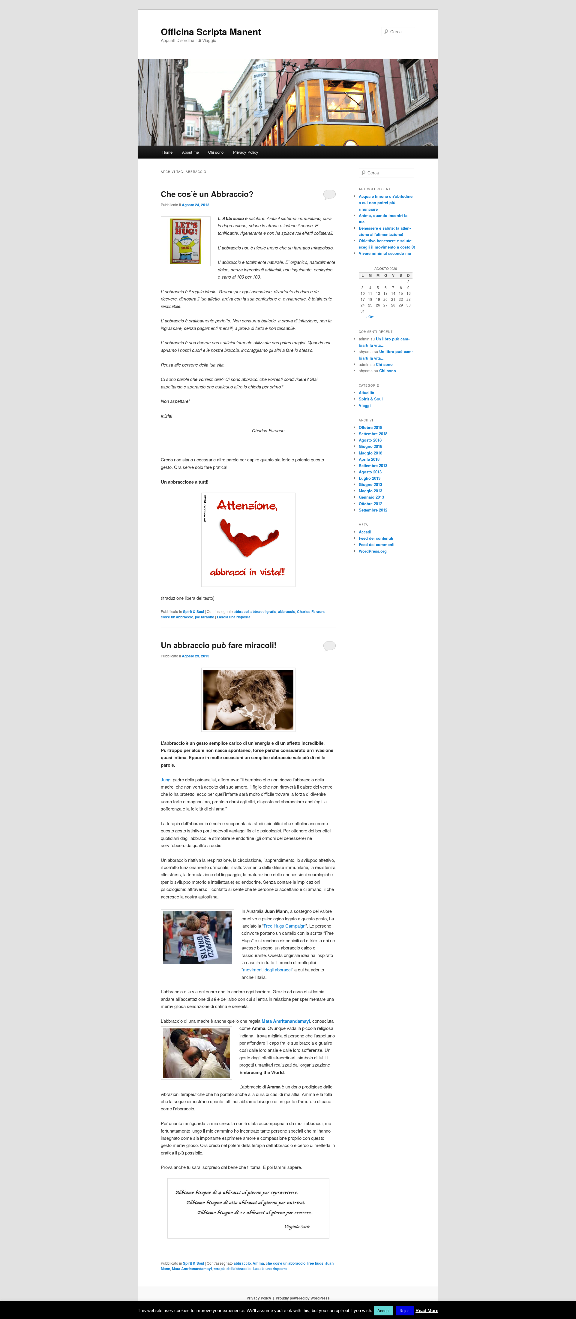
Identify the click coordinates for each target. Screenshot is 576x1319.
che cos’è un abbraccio (285, 1263)
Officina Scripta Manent (211, 31)
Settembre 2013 (373, 465)
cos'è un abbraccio (177, 617)
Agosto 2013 (370, 472)
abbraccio (286, 611)
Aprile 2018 (369, 459)
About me (190, 152)
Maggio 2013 (370, 490)
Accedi (365, 532)
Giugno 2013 (370, 484)
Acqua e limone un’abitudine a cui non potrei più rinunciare (385, 202)
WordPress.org (373, 551)
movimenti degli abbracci (267, 969)
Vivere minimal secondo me (385, 253)
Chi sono (216, 152)
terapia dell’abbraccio (232, 1268)
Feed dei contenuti (376, 538)
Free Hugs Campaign (284, 925)
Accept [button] (383, 1310)
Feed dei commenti (376, 544)
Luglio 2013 (369, 478)
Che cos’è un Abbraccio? (207, 193)
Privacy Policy (245, 152)
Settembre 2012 (373, 510)
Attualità (366, 392)
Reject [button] (405, 1310)
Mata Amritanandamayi (192, 1268)
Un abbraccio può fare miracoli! (219, 644)
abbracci (241, 611)
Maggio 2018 (370, 453)
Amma (258, 1263)
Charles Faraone (311, 611)
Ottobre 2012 (370, 503)
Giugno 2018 (370, 446)
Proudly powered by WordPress (303, 1298)
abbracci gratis (263, 611)
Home (167, 152)
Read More (427, 1310)
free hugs (315, 1263)
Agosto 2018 (370, 440)
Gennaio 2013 (371, 497)
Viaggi (365, 405)
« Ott (369, 316)
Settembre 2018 (373, 433)
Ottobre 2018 (370, 427)
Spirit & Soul (193, 611)
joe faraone (204, 617)
